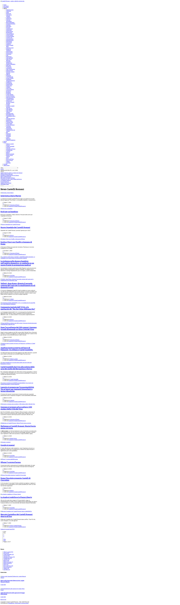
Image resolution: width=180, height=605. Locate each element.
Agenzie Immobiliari (9, 20)
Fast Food (8, 88)
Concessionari (9, 39)
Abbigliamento (9, 9)
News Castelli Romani (15, 525)
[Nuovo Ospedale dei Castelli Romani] (10, 224)
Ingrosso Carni (10, 47)
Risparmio (6, 7)
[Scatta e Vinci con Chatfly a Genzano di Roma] (13, 239)
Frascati (8, 147)
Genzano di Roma (10, 149)
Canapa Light (9, 122)
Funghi (8, 104)
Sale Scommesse (10, 69)
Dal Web (8, 162)
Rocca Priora (9, 160)
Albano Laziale (10, 143)
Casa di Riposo (10, 33)
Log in (2, 169)
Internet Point (9, 70)
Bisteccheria (9, 121)
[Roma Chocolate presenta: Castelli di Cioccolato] (13, 475)
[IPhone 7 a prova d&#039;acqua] (9, 459)
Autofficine (8, 82)
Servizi (5, 141)
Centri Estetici (9, 35)
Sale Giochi (9, 108)
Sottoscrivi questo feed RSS (8, 529)
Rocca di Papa (10, 159)
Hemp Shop (9, 123)
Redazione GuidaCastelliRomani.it (17, 206)
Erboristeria (9, 41)
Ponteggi (8, 133)
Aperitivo (8, 25)
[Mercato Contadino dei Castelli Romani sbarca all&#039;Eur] (16, 511)
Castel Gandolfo (10, 146)
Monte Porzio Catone (9, 156)
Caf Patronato (9, 76)
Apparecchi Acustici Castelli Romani (10, 102)
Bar (7, 132)
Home (4, 4)
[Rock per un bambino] (6, 208)
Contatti (5, 164)
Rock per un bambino (9, 212)
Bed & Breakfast (10, 22)
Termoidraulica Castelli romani (10, 99)
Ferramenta (9, 128)
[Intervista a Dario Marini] (7, 192)
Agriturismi (9, 18)
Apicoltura (8, 26)
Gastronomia (9, 84)
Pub (7, 55)
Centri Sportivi (9, 94)
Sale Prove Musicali (9, 60)
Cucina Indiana (10, 89)
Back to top (3, 599)
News (4, 142)
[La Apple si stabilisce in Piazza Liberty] (11, 494)
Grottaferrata (9, 150)
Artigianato (9, 30)
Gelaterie (8, 44)
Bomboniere (9, 32)
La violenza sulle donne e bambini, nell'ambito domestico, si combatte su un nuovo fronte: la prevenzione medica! (17, 263)
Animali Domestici (10, 23)
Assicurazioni (9, 31)
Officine (8, 74)
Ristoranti (8, 13)
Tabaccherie (6, 165)
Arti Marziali (9, 83)
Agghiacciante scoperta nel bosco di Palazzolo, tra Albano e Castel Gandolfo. (17, 349)
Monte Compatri (10, 154)
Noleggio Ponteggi (8, 135)
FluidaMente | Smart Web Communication (18, 603)
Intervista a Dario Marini (11, 196)
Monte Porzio (13, 438)
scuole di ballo (9, 78)
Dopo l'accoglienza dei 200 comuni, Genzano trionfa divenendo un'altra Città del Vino (19, 328)
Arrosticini (8, 90)
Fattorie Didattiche (10, 140)
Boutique (8, 92)
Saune (7, 137)
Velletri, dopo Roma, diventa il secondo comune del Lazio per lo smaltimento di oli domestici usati (18, 285)
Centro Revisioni (10, 125)
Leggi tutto (3, 584)
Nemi (7, 157)
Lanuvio (8, 151)
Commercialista (10, 36)
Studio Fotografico (10, 64)
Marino (8, 152)
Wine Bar (8, 65)
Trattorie (8, 87)
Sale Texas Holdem (9, 111)
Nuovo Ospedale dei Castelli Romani (15, 227)
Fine (4, 540)
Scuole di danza (10, 95)
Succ (4, 539)
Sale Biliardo (9, 109)
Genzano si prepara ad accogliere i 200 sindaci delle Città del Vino (16, 408)
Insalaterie (8, 119)
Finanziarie (9, 42)
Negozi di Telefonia (8, 49)
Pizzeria (8, 27)
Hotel (7, 12)
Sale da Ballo (9, 58)
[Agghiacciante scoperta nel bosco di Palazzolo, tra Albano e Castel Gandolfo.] (19, 344)
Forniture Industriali (8, 127)
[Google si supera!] (5, 442)
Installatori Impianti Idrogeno (10, 80)
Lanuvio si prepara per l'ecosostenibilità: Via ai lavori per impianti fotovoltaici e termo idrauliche (17, 389)
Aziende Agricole (10, 118)
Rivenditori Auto (10, 114)
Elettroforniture (10, 40)
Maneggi (8, 138)
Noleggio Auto (9, 113)
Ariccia (8, 145)
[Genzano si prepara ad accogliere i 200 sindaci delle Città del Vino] (18, 404)
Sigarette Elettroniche (9, 62)
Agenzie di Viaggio (9, 15)
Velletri (8, 161)
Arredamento (9, 28)
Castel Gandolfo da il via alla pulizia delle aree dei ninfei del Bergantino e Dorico (18, 368)
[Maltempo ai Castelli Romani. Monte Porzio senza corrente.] (16, 423)
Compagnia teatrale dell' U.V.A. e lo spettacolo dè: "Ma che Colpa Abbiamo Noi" (18, 308)
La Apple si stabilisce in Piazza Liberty (16, 497)
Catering (8, 17)
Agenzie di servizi (10, 97)
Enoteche (8, 93)
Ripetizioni (9, 56)
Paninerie (8, 75)
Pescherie (8, 54)
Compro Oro (9, 37)
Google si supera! (8, 445)
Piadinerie (8, 66)
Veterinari (8, 11)
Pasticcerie (9, 85)
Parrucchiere (9, 52)
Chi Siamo (6, 6)
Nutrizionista (9, 51)
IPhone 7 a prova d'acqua (11, 462)
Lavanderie (9, 68)
